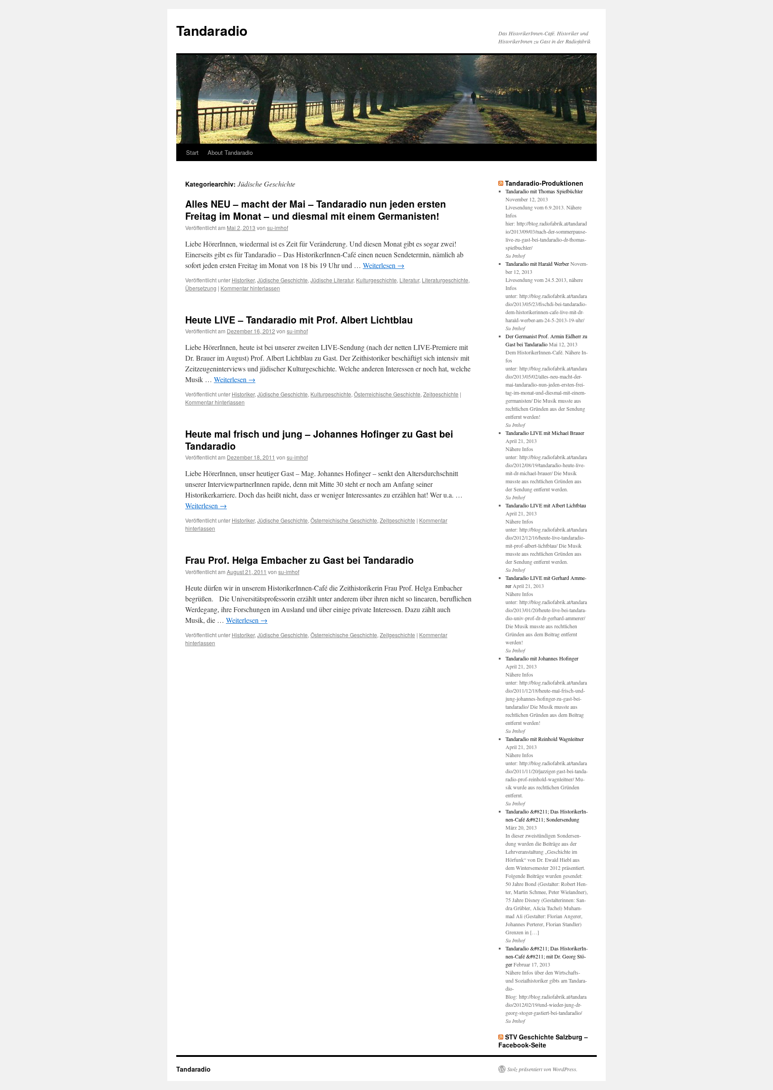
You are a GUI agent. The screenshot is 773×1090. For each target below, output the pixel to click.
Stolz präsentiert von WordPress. (542, 1069)
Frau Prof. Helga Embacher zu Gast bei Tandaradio (299, 559)
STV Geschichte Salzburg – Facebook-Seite (543, 1040)
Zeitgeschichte (441, 394)
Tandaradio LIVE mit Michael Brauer (544, 432)
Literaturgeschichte (445, 280)
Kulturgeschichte (376, 280)
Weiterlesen (383, 265)
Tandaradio (211, 30)
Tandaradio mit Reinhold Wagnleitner (544, 738)
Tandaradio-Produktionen (544, 183)
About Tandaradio (230, 152)
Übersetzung (201, 288)
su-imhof (277, 227)
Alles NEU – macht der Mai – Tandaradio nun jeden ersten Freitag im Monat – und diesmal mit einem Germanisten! (315, 209)
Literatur (409, 280)
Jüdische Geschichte (282, 280)
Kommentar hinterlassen (250, 288)
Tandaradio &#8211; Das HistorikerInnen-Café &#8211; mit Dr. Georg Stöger (546, 956)
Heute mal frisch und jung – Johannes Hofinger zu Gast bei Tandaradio (319, 439)
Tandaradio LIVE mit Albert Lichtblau (545, 505)
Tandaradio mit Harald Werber (537, 263)
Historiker (243, 280)
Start (192, 152)
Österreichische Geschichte (387, 394)
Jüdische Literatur (331, 280)
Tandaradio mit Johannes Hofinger (541, 658)
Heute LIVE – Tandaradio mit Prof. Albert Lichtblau (299, 319)
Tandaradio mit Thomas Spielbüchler (544, 191)
